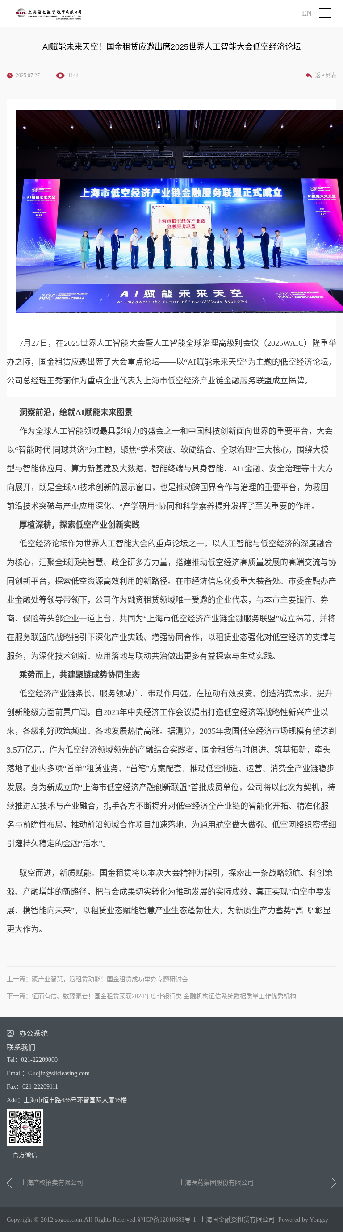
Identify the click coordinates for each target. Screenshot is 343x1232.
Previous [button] (9, 1183)
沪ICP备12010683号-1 (166, 1219)
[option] (92, 1183)
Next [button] (333, 1183)
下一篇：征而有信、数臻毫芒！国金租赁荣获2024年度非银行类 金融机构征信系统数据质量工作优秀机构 (151, 996)
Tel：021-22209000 (32, 1060)
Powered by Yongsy (303, 1219)
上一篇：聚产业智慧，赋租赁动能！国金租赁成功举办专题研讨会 (97, 979)
